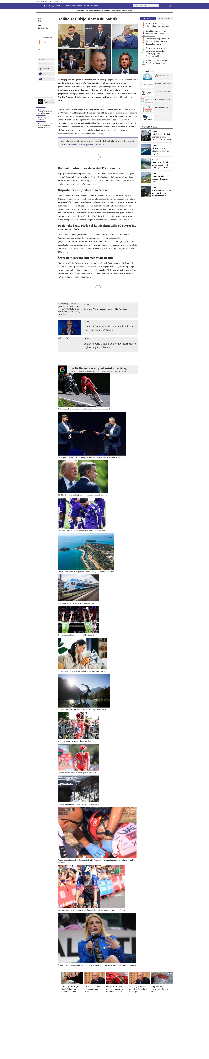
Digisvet (79, 6)
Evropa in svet (69, 6)
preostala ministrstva (95, 144)
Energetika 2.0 (82, 10)
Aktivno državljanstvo (95, 10)
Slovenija (59, 6)
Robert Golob (46, 73)
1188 (61, 1)
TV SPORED (40, 1)
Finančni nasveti (127, 10)
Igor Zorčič (42, 59)
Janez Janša (46, 79)
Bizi (46, 1)
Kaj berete (148, 18)
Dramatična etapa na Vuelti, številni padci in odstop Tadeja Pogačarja (158, 41)
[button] (37, 5)
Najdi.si (51, 1)
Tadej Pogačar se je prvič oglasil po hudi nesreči (157, 32)
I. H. (40, 21)
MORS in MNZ (77, 144)
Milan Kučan (42, 63)
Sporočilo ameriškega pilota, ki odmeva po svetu (157, 24)
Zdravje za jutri (115, 10)
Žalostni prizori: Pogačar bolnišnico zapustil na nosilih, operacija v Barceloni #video (157, 52)
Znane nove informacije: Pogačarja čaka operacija (157, 61)
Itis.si (56, 1)
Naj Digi (106, 10)
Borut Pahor (46, 68)
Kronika (97, 6)
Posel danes (88, 6)
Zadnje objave (164, 18)
